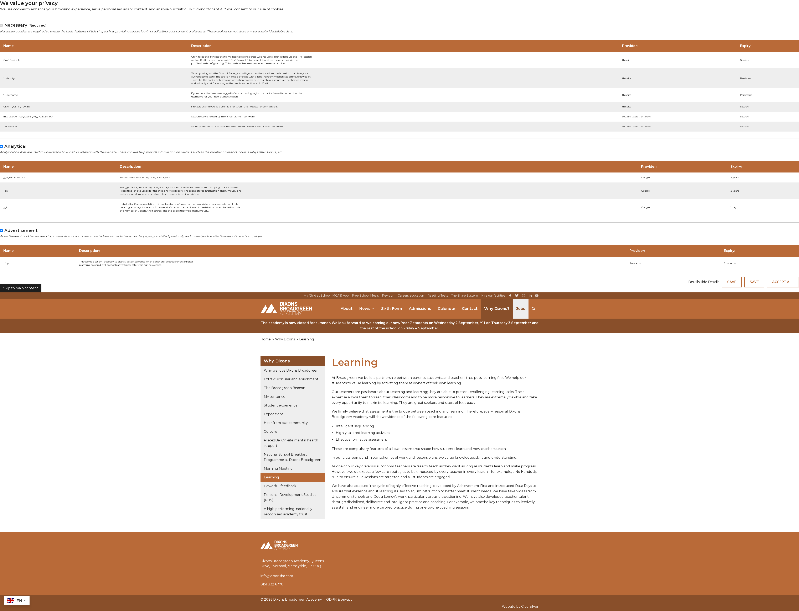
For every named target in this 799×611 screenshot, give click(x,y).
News (364, 308)
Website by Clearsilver (520, 607)
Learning (271, 477)
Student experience (281, 405)
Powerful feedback (280, 486)
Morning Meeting (278, 469)
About (346, 308)
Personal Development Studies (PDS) (290, 497)
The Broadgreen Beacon (284, 388)
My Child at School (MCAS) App (326, 295)
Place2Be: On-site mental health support (291, 443)
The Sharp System (464, 295)
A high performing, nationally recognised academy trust (288, 511)
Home (266, 339)
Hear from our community (286, 423)
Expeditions (273, 414)
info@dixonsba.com (277, 576)
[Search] (533, 309)
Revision (388, 295)
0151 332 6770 (272, 584)
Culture (270, 432)
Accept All (783, 282)
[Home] (286, 309)
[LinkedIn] (530, 295)
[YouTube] (536, 295)
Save (731, 282)
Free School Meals (365, 295)
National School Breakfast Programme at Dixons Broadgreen (292, 457)
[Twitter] (517, 295)
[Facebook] (510, 295)
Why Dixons (285, 339)
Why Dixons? (496, 308)
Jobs (520, 308)
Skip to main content (20, 288)
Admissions (420, 308)
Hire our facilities (493, 295)
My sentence (274, 397)
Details (694, 282)
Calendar (446, 308)
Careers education (411, 295)
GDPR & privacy (339, 599)
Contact (470, 308)
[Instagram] (523, 295)
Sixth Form (391, 308)
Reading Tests (437, 295)
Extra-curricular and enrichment (291, 379)
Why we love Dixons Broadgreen (291, 370)
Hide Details (709, 282)
